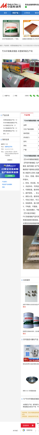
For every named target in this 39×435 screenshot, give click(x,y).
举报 (16, 96)
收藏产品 (7, 96)
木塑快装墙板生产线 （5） (10, 120)
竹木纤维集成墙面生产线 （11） (12, 123)
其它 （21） (6, 134)
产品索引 (4, 182)
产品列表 (6, 45)
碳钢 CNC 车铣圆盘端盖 (29, 391)
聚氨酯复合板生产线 (29, 407)
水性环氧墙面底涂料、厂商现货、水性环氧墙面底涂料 (17, 39)
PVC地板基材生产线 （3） (10, 128)
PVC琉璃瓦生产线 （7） (10, 125)
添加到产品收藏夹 (7, 184)
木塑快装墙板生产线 (15, 45)
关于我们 (15, 431)
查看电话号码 (8, 147)
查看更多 (9, 160)
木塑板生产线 (27, 404)
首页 (1, 45)
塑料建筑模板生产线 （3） (10, 131)
